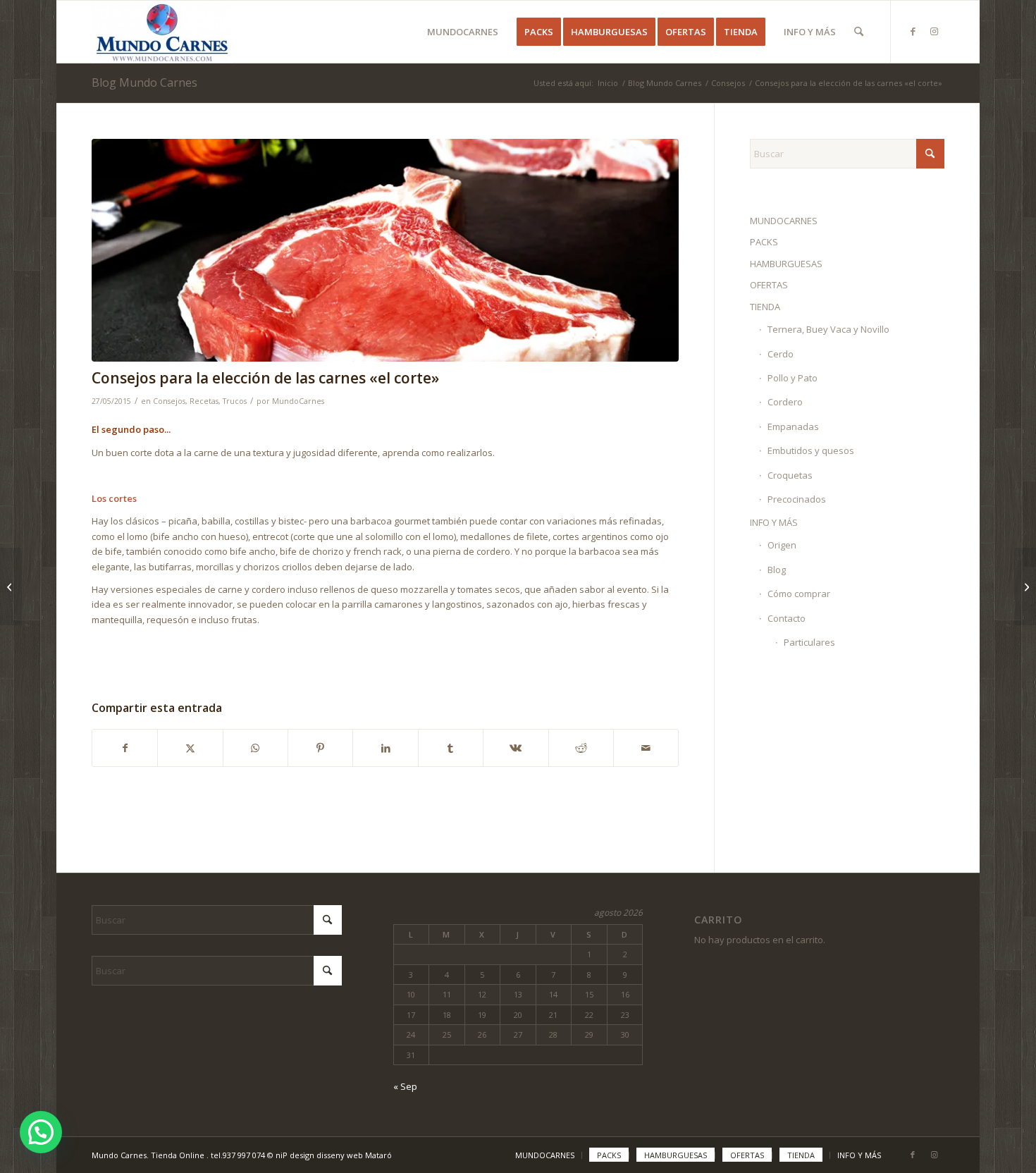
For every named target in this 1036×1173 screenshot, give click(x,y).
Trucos (235, 401)
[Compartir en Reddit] (581, 748)
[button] (41, 1132)
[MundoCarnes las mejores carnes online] (162, 32)
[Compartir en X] (190, 748)
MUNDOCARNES (784, 220)
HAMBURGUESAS (786, 263)
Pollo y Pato (792, 377)
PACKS (764, 241)
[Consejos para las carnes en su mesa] (11, 586)
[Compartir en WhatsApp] (255, 748)
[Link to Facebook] (912, 31)
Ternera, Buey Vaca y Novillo (828, 329)
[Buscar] (858, 32)
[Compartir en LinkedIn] (385, 748)
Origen (781, 545)
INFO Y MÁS (774, 522)
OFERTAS (769, 284)
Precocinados (796, 499)
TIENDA (765, 306)
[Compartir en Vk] (515, 748)
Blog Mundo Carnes (144, 82)
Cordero (785, 401)
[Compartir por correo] (646, 748)
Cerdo (780, 354)
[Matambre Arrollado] (1025, 586)
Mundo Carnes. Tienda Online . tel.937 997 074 (179, 1155)
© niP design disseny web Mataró (329, 1155)
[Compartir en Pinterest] (320, 748)
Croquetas (790, 475)
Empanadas (793, 426)
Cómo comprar (798, 593)
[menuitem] (462, 32)
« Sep (405, 1086)
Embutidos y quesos (810, 450)
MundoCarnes (298, 401)
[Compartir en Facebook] (124, 748)
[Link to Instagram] (933, 31)
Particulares (809, 642)
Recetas (204, 401)
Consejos (169, 401)
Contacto (786, 618)
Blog (776, 569)
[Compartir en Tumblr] (451, 748)
